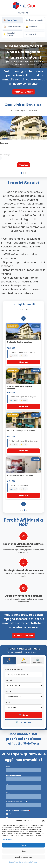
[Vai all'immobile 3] (25, 173)
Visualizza (23, 362)
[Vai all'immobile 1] (21, 173)
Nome (8, 766)
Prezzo (8, 691)
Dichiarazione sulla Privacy (28, 862)
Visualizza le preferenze (23, 857)
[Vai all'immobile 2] (23, 173)
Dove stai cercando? (14, 669)
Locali (7, 702)
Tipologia (9, 680)
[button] (44, 821)
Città (8, 793)
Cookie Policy (13, 862)
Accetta (23, 845)
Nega (23, 851)
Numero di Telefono (14, 775)
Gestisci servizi (8, 839)
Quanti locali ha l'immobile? (17, 802)
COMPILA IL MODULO (23, 92)
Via (7, 784)
